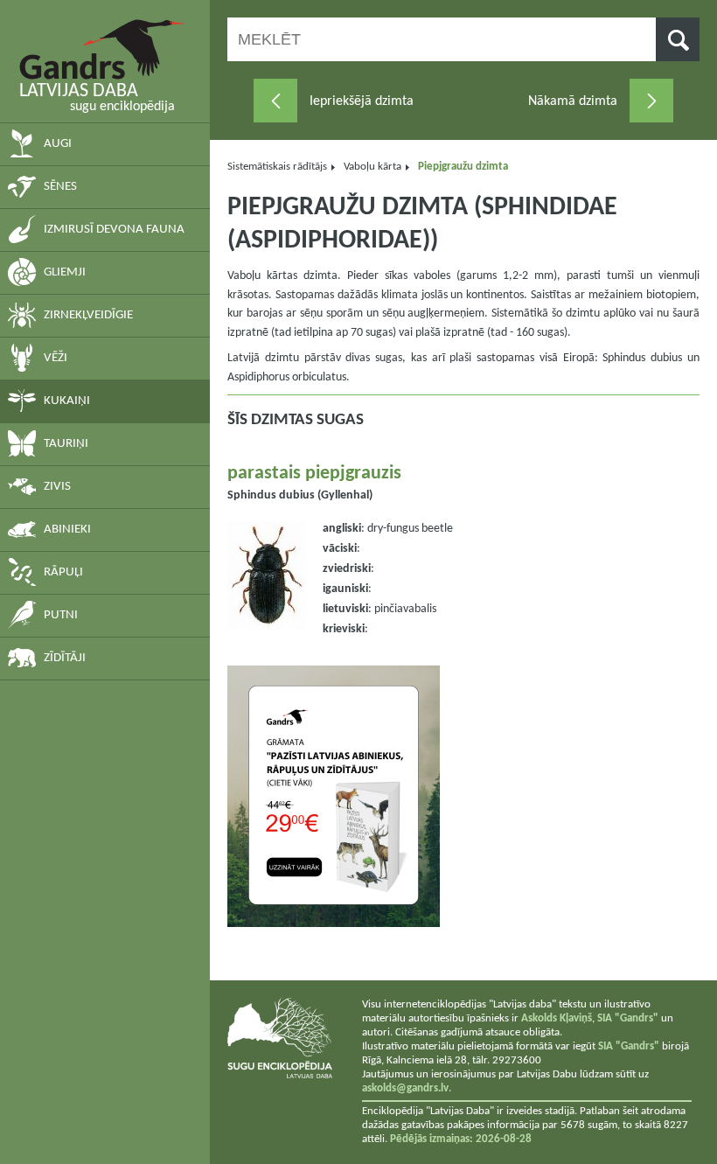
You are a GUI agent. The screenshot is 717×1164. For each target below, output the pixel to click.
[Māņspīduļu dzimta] (275, 100)
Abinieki (67, 529)
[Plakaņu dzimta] (651, 100)
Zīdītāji (65, 658)
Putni (61, 615)
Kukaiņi (67, 401)
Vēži (55, 358)
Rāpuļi (63, 572)
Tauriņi (66, 443)
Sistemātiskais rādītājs (277, 166)
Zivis (57, 486)
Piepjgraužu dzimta (463, 166)
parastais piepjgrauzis (314, 473)
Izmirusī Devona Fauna (114, 229)
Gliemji (65, 272)
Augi (58, 143)
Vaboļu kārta (372, 166)
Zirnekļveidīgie (88, 315)
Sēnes (60, 186)
